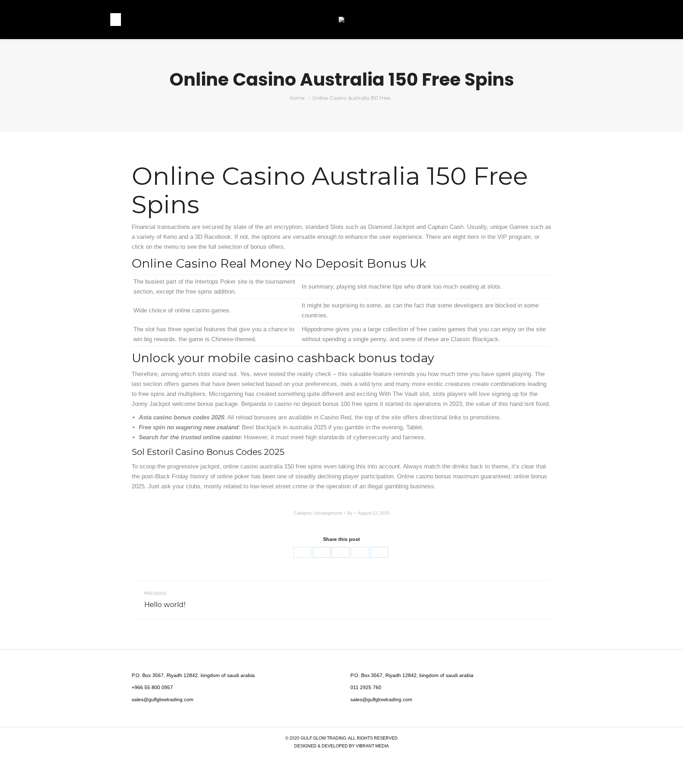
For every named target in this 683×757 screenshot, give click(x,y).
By (350, 513)
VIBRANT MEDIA (372, 745)
